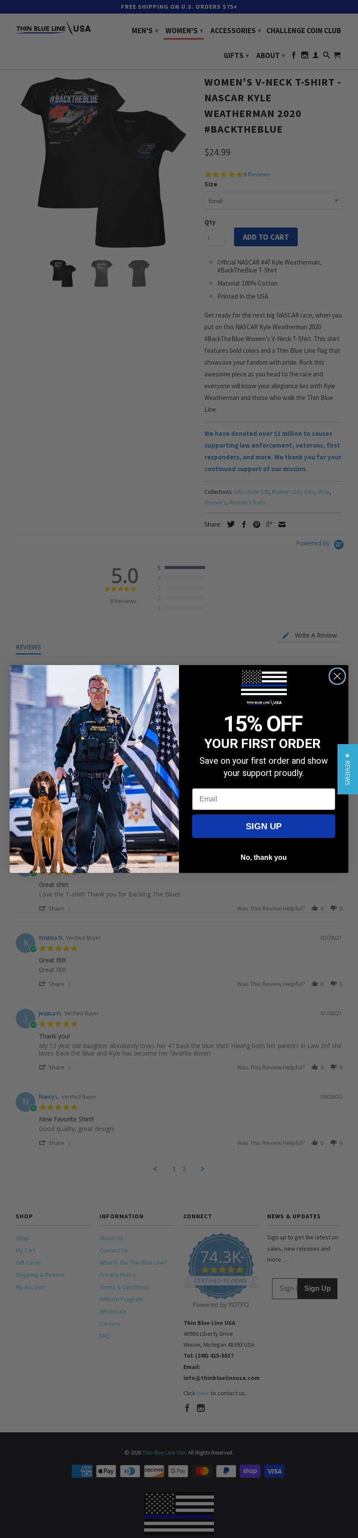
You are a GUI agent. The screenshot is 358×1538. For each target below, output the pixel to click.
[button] (347, 769)
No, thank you (264, 857)
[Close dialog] (337, 676)
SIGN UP (264, 826)
